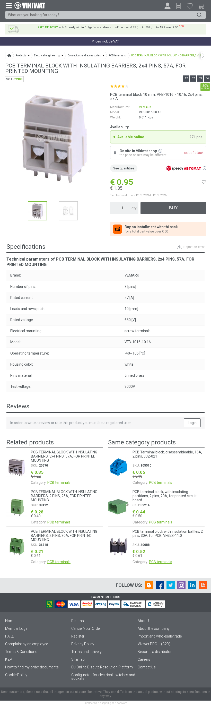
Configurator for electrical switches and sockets (103, 677)
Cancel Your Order (86, 628)
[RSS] (203, 585)
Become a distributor (155, 652)
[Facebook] (160, 585)
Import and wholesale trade (160, 636)
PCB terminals (59, 482)
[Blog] (149, 585)
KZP (8, 659)
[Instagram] (181, 585)
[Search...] (199, 15)
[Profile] (167, 6)
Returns (77, 621)
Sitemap (78, 659)
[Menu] (8, 5)
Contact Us (147, 667)
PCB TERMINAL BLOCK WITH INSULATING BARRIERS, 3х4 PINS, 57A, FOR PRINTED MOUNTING (64, 456)
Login (192, 423)
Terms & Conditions (21, 652)
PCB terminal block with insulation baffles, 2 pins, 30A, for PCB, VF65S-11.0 (168, 533)
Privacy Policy (82, 644)
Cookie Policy (16, 675)
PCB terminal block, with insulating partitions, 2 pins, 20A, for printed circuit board (165, 496)
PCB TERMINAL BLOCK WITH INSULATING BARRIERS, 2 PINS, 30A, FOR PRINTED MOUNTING (64, 535)
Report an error (194, 247)
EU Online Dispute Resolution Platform (102, 667)
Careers (144, 659)
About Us (145, 621)
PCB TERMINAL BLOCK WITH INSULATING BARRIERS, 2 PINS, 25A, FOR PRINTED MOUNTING (64, 496)
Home (10, 621)
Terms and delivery (86, 652)
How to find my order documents (32, 667)
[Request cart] (178, 6)
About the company (154, 628)
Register (77, 636)
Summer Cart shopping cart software (105, 703)
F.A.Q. (9, 636)
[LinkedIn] (192, 585)
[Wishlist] (190, 5)
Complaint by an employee (26, 644)
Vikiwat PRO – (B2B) (154, 644)
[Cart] (203, 6)
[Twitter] (170, 585)
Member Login (16, 628)
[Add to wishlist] (203, 182)
